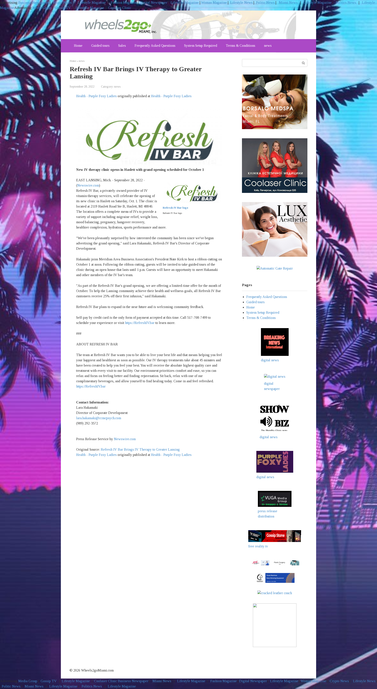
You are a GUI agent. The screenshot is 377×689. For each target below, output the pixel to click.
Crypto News (339, 681)
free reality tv (258, 546)
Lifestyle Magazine (91, 2)
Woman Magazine (214, 2)
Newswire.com (88, 185)
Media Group (42, 8)
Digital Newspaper (153, 2)
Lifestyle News (241, 2)
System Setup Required (200, 45)
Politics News (346, 2)
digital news (270, 360)
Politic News (265, 2)
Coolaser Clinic (119, 8)
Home (78, 45)
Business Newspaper (33, 2)
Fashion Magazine (124, 2)
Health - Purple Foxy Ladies (96, 96)
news (268, 45)
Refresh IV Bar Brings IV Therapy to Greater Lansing (141, 449)
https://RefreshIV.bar (139, 323)
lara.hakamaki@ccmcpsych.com (98, 418)
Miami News (62, 2)
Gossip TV (63, 8)
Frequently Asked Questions (155, 45)
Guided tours (100, 45)
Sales (122, 45)
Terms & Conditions (240, 45)
